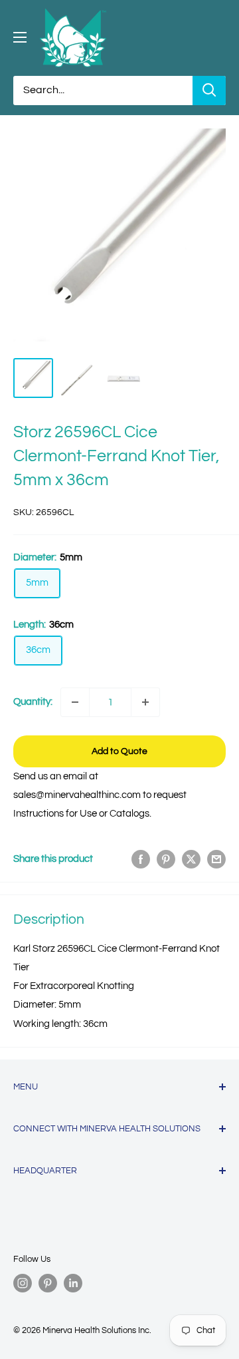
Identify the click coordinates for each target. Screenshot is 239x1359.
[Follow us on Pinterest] (48, 1283)
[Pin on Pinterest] (166, 859)
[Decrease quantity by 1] (75, 702)
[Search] (209, 90)
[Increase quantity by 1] (145, 702)
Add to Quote (119, 751)
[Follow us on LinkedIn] (73, 1283)
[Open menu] (20, 37)
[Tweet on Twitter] (191, 859)
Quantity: (32, 702)
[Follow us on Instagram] (22, 1283)
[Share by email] (216, 859)
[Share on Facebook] (140, 859)
